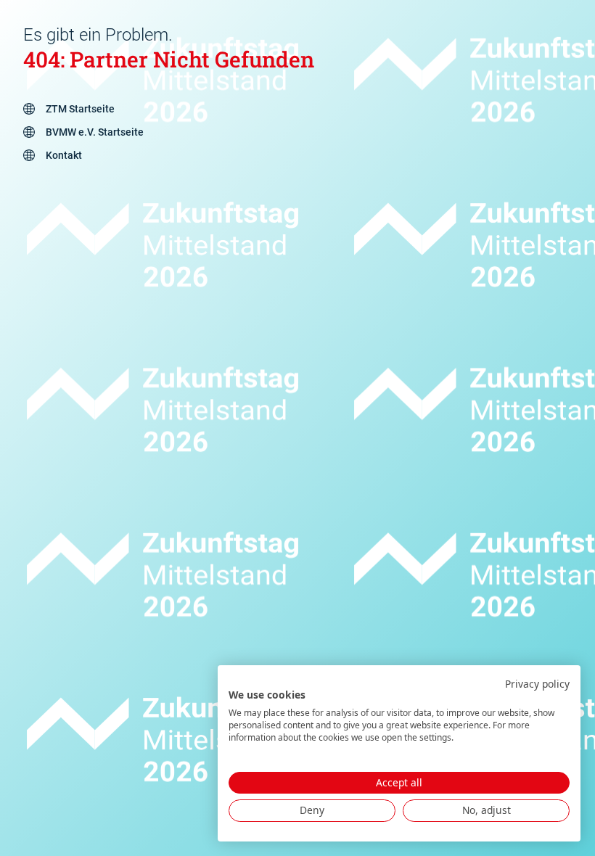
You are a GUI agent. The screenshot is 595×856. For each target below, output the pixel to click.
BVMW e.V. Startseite (95, 132)
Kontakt (64, 155)
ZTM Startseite (80, 109)
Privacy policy (537, 684)
